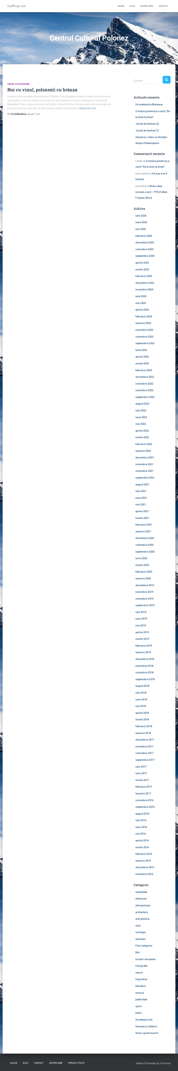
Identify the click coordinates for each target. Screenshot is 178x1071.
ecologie (140, 932)
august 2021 (142, 484)
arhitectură (141, 912)
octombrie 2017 (144, 753)
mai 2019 (140, 625)
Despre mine (146, 6)
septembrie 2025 (145, 256)
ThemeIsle (165, 1063)
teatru (138, 1012)
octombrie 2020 (144, 545)
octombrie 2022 (144, 390)
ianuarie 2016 (143, 860)
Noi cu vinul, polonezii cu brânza (42, 90)
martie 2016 (142, 847)
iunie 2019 (141, 618)
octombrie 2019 (144, 598)
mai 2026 (140, 229)
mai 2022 (140, 424)
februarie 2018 (143, 726)
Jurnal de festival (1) (147, 130)
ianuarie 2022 (143, 450)
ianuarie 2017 (143, 793)
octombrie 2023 (144, 336)
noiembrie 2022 (144, 383)
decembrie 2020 (144, 538)
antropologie (142, 905)
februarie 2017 (143, 786)
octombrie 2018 (144, 672)
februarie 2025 (143, 276)
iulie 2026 (140, 215)
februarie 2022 (143, 444)
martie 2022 (142, 437)
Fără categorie (143, 945)
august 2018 (142, 686)
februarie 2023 (143, 370)
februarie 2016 (143, 854)
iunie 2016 (141, 827)
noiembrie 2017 (144, 746)
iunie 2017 (141, 773)
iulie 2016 (140, 820)
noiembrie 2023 (144, 330)
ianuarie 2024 (143, 323)
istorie (139, 972)
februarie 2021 (143, 524)
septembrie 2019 (145, 605)
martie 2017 (142, 780)
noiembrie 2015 (144, 874)
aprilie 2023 (142, 356)
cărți (138, 925)
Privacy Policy (76, 1063)
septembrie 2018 (145, 679)
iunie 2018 (141, 699)
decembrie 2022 (144, 377)
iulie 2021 (140, 491)
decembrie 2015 (144, 867)
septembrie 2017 (145, 760)
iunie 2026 (141, 222)
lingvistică (141, 979)
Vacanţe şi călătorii (146, 1026)
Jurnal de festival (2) (147, 123)
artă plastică (142, 918)
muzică (139, 992)
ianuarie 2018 (143, 733)
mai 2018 (140, 706)
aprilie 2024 (142, 309)
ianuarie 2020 (143, 578)
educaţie (140, 939)
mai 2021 (140, 504)
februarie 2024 (143, 316)
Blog (132, 6)
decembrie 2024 (144, 283)
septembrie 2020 (145, 551)
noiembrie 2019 (144, 592)
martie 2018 (142, 719)
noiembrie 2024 (144, 289)
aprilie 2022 (142, 430)
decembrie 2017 (144, 739)
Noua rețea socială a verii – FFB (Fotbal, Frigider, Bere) (151, 192)
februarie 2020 (143, 571)
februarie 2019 (143, 645)
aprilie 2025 (142, 262)
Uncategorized (143, 1019)
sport (138, 1006)
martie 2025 (142, 269)
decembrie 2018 (144, 659)
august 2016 (142, 813)
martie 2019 (142, 639)
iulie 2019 (140, 612)
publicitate (141, 999)
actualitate (141, 892)
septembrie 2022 (145, 397)
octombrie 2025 (144, 249)
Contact (163, 6)
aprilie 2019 (142, 632)
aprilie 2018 (142, 713)
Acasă (121, 6)
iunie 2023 (141, 350)
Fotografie (141, 965)
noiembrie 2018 (144, 666)
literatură (140, 986)
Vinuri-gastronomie (18, 84)
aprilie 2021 (142, 511)
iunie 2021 (141, 498)
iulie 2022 (140, 410)
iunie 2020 (141, 558)
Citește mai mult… (88, 108)
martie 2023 (142, 363)
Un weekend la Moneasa (149, 104)
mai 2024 (140, 303)
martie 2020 (142, 565)
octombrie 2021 (144, 471)
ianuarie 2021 (143, 531)
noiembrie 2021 (144, 464)
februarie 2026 (143, 235)
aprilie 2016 (142, 840)
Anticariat (140, 898)
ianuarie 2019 (143, 652)
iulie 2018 (140, 692)
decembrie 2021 (144, 457)
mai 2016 (140, 833)
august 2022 (142, 403)
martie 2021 (142, 518)
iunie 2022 (141, 417)
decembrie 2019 (144, 585)
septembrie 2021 (145, 477)
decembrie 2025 (144, 242)
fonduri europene (145, 959)
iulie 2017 (140, 766)
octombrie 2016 (144, 800)
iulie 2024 (140, 296)
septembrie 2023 (145, 343)
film (137, 952)
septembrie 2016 (145, 807)
